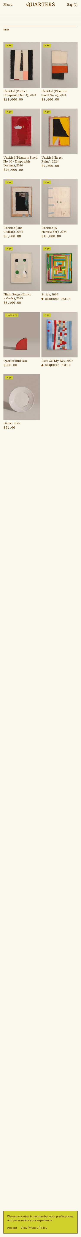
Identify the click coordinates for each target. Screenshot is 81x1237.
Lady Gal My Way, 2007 (57, 361)
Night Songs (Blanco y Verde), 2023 (17, 296)
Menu (8, 5)
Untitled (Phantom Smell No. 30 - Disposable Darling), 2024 (20, 161)
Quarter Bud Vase (15, 361)
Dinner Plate (12, 423)
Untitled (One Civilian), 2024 (13, 230)
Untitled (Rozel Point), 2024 (51, 159)
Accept (12, 1227)
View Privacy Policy (34, 1227)
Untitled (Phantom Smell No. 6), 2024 (54, 93)
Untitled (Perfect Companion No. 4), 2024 (19, 93)
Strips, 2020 (49, 294)
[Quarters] (41, 4)
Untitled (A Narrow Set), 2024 (54, 230)
